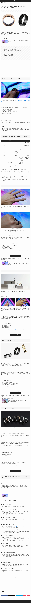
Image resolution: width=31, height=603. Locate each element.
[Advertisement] (15, 68)
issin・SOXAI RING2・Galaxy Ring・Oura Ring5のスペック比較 (12, 50)
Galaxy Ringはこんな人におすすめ (8, 54)
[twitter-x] (14, 600)
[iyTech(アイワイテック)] (15, 1)
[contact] (16, 600)
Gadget (3, 591)
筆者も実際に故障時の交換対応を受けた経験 (20, 526)
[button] (4, 595)
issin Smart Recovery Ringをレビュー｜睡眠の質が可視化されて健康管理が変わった (18, 41)
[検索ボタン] (30, 1)
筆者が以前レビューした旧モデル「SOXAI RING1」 (13, 329)
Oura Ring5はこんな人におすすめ (8, 55)
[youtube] (15, 600)
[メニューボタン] (1, 1)
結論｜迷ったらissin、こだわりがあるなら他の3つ (10, 49)
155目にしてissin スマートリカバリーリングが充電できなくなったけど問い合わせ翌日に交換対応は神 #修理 (18, 401)
